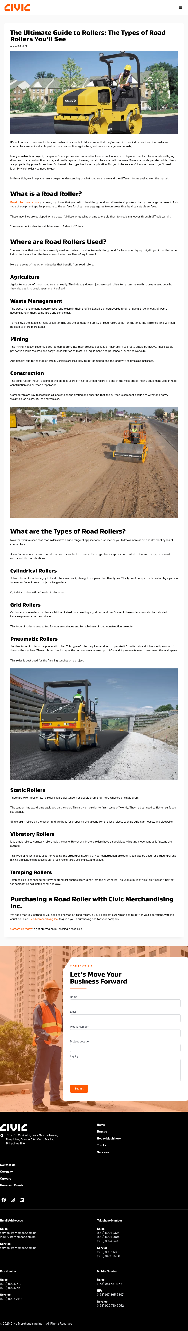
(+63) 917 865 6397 (110, 1294)
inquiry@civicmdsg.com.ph (18, 1237)
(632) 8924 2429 (108, 1241)
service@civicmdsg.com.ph (18, 1233)
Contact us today (21, 929)
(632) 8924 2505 (108, 1237)
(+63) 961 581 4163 (109, 1284)
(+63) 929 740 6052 (110, 1305)
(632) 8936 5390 (108, 1252)
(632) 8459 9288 (108, 1256)
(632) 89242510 (10, 1284)
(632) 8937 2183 (11, 1299)
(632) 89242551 (10, 1288)
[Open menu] (180, 7)
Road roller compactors (24, 202)
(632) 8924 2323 (108, 1233)
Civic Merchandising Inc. (43, 919)
